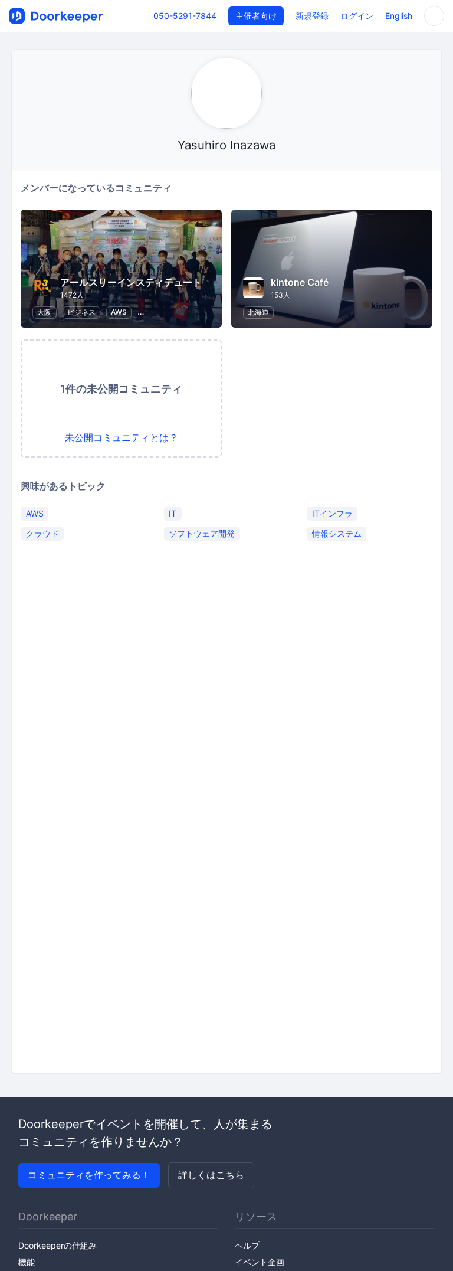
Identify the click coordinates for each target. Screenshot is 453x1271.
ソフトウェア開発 (202, 533)
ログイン (356, 16)
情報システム (337, 533)
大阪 (44, 312)
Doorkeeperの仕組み (57, 1245)
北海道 (258, 312)
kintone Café (300, 282)
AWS (119, 312)
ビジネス (81, 312)
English (398, 16)
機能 (26, 1262)
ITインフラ (332, 513)
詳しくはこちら (211, 1175)
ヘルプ (247, 1245)
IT (172, 513)
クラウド (42, 533)
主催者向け (256, 16)
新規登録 (312, 16)
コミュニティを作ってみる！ (89, 1175)
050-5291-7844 (184, 16)
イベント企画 (259, 1262)
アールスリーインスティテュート (131, 282)
